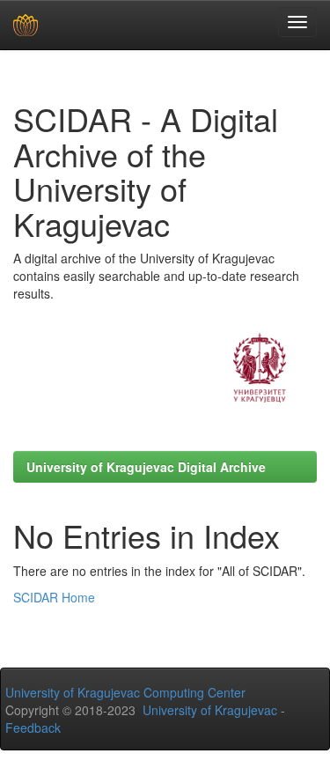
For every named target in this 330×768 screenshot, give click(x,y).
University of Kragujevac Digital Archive (146, 467)
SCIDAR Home (54, 597)
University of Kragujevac (210, 710)
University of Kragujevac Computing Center (125, 692)
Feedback (33, 727)
